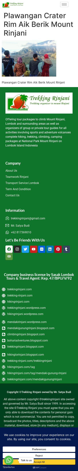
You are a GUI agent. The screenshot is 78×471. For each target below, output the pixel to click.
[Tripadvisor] (9, 256)
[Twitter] (25, 249)
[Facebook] (9, 249)
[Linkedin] (50, 249)
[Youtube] (33, 249)
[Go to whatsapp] (8, 460)
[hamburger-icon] (64, 4)
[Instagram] (17, 249)
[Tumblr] (66, 249)
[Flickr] (41, 249)
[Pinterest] (58, 249)
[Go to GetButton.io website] (9, 467)
